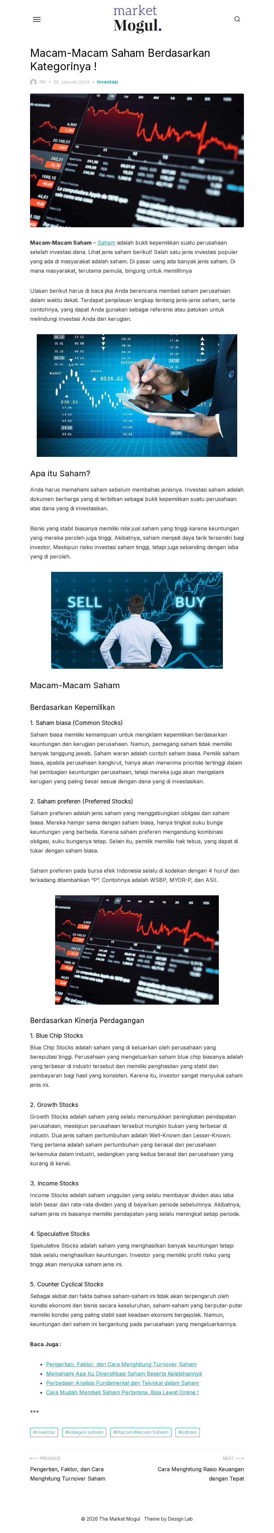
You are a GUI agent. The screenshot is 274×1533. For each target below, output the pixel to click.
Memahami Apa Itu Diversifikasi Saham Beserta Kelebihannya (124, 1373)
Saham (106, 242)
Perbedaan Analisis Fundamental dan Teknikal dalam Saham (122, 1383)
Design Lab (180, 1519)
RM (42, 82)
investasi (45, 1432)
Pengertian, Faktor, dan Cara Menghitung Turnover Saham (121, 1364)
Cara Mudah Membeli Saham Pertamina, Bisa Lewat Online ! (122, 1392)
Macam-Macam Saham (142, 1432)
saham (189, 1432)
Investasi (107, 82)
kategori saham (85, 1432)
